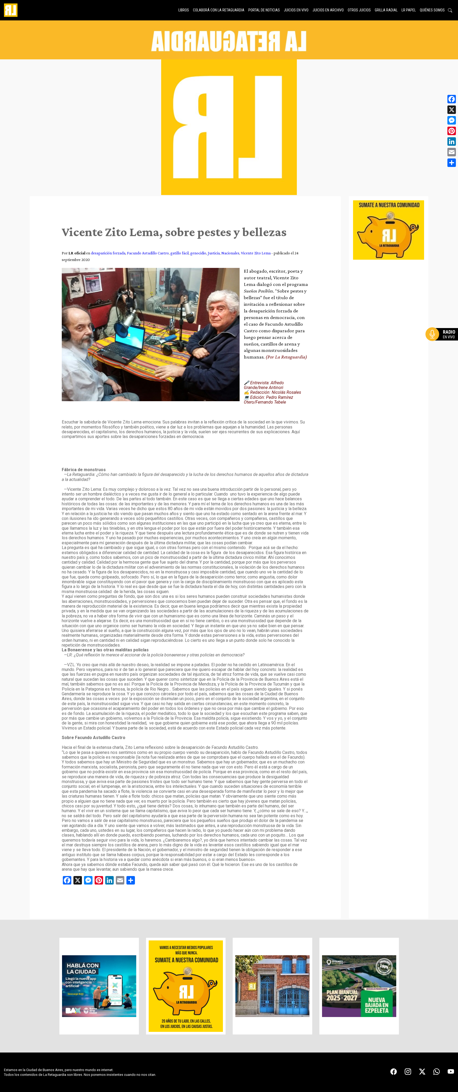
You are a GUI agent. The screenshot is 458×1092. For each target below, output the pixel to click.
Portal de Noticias (264, 10)
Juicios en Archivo (328, 10)
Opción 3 (443, 347)
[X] (451, 109)
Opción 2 (443, 345)
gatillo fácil (179, 253)
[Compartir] (451, 162)
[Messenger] (451, 120)
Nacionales (230, 253)
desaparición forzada (108, 253)
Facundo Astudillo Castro (148, 253)
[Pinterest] (451, 131)
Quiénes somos (432, 10)
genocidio (198, 253)
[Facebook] (451, 99)
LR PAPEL (409, 10)
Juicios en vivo (296, 10)
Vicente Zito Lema (256, 253)
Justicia (214, 253)
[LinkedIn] (451, 141)
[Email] (451, 152)
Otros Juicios (359, 10)
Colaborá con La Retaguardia (218, 10)
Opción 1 (443, 343)
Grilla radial (386, 10)
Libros (183, 10)
